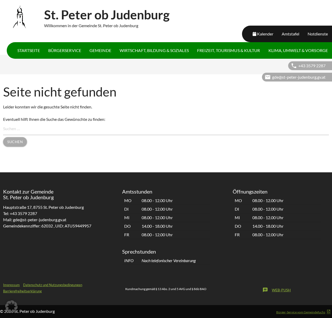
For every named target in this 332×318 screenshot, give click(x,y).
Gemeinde (100, 50)
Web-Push (276, 290)
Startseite (28, 50)
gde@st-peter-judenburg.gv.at (299, 77)
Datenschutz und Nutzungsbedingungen (52, 285)
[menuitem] (28, 50)
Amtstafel (290, 33)
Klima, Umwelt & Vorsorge (298, 50)
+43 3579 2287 (312, 65)
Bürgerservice (64, 50)
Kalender (265, 33)
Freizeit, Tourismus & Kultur (228, 50)
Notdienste (318, 33)
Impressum (11, 285)
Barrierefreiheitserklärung (22, 291)
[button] (11, 306)
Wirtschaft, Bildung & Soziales (154, 50)
